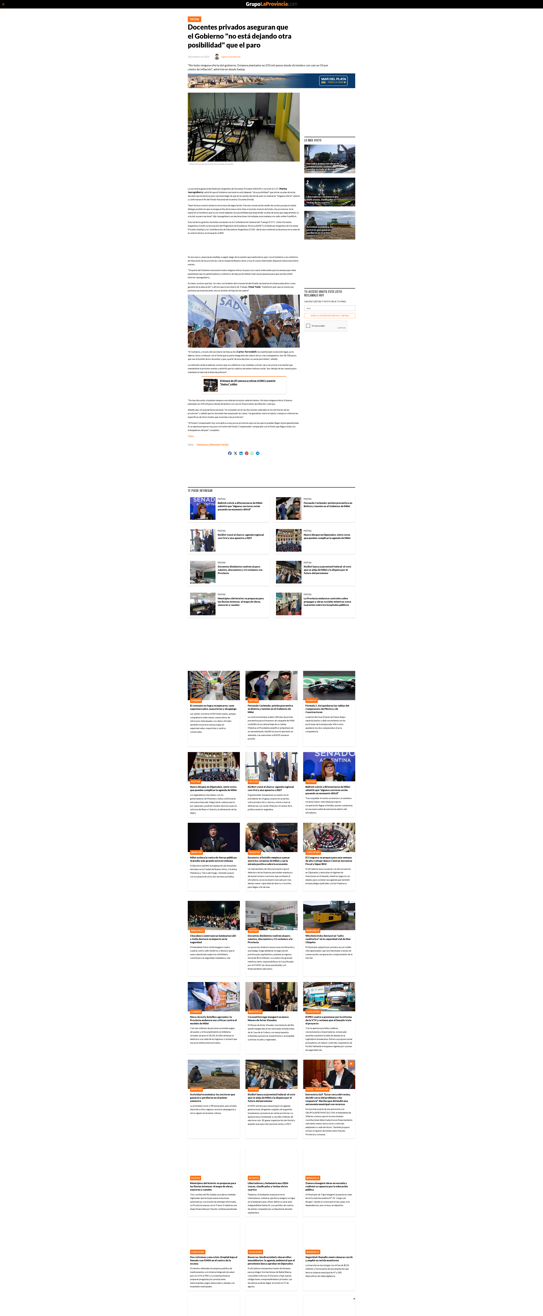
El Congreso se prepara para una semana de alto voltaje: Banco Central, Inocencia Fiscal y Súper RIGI (328, 860)
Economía (196, 700)
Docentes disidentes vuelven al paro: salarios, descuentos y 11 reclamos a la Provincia (240, 570)
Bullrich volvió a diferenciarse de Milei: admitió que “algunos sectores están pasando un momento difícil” (240, 506)
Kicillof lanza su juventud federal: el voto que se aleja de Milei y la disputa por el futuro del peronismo (327, 570)
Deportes (312, 700)
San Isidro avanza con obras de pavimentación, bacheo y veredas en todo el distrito (323, 166)
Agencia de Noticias (230, 56)
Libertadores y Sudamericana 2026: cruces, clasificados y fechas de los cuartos (268, 1186)
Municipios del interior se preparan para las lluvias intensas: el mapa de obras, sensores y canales (241, 601)
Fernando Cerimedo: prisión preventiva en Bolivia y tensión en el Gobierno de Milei (328, 504)
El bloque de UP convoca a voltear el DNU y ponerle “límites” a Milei (247, 382)
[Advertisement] (245, 175)
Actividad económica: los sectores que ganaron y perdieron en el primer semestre (212, 1097)
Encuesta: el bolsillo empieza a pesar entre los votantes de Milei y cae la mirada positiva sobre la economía (269, 860)
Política (194, 19)
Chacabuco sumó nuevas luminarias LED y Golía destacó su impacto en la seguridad (213, 939)
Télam (191, 436)
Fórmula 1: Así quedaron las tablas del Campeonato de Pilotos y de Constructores (327, 709)
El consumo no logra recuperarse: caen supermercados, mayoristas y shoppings (213, 707)
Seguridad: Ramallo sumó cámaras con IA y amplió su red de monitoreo (329, 1259)
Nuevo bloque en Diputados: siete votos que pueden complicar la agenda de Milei (327, 536)
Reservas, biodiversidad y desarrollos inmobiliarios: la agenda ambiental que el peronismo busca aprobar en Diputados (271, 1260)
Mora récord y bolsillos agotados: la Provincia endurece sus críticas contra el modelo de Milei (213, 1020)
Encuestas (254, 852)
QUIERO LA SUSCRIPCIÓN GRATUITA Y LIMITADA (330, 315)
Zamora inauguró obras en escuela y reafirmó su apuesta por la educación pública (326, 1186)
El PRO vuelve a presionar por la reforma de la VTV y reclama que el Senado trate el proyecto (328, 1020)
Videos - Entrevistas (317, 1089)
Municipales (197, 930)
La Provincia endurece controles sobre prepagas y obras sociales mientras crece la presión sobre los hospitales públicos (327, 601)
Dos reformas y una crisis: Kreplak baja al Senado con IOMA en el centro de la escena (213, 1260)
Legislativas (313, 852)
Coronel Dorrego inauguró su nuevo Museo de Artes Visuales (268, 1018)
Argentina (196, 852)
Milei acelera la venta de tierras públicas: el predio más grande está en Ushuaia (213, 859)
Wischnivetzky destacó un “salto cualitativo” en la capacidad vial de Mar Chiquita (328, 939)
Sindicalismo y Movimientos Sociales (213, 444)
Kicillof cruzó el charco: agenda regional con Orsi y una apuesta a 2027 (241, 536)
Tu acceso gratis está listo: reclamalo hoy (323, 293)
